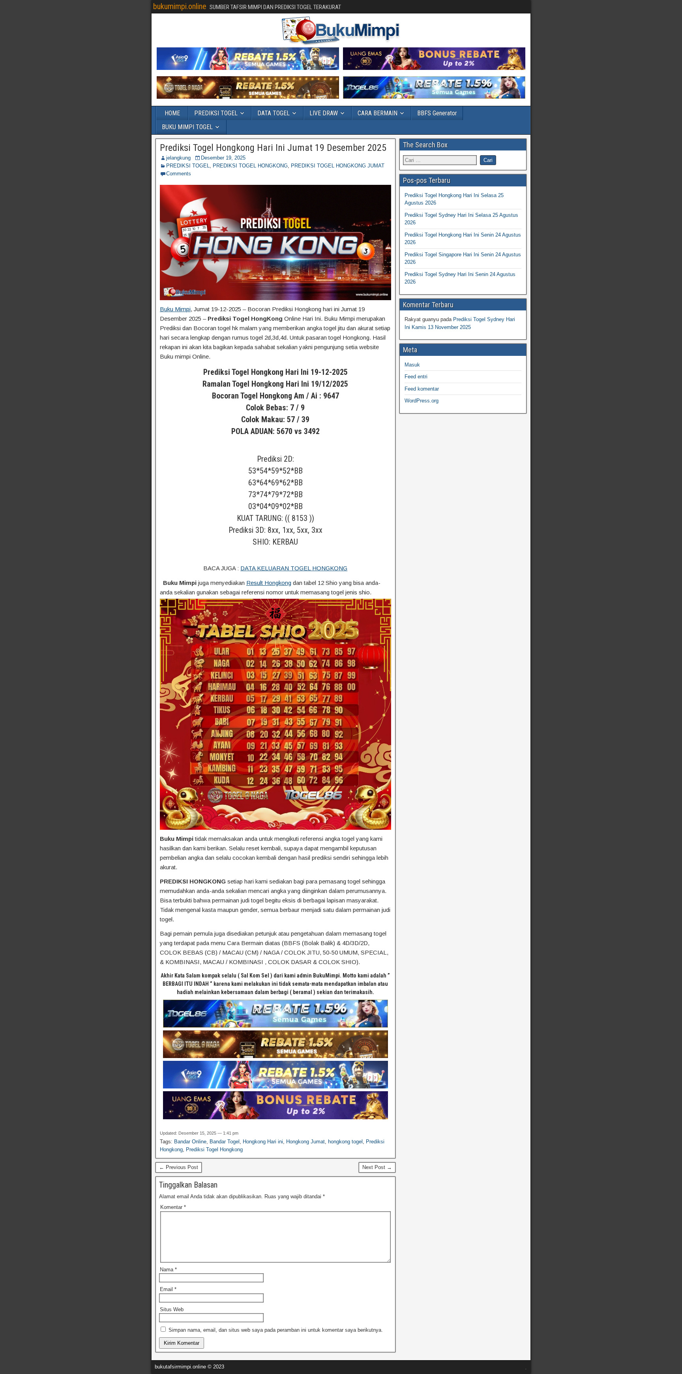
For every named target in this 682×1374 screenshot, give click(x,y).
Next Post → (377, 1167)
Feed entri (416, 377)
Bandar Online (190, 1142)
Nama (168, 1270)
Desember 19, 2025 (223, 158)
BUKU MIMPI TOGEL (187, 127)
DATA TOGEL (273, 113)
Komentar (173, 1207)
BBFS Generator (437, 113)
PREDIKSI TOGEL (216, 113)
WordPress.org (421, 401)
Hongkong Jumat (305, 1142)
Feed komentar (422, 389)
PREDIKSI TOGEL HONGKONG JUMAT (337, 166)
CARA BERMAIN (377, 113)
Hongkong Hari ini (263, 1142)
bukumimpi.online (179, 6)
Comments (178, 174)
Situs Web (172, 1309)
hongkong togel (345, 1142)
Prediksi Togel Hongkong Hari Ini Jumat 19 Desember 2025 (273, 147)
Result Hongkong (268, 582)
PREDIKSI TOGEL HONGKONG (250, 166)
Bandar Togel (225, 1142)
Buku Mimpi (175, 309)
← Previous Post (178, 1167)
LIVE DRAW (323, 113)
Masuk (412, 365)
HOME (172, 113)
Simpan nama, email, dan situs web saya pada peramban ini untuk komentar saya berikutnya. (276, 1330)
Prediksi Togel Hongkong (214, 1149)
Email (168, 1289)
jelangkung (178, 158)
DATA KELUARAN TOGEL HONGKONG (293, 568)
